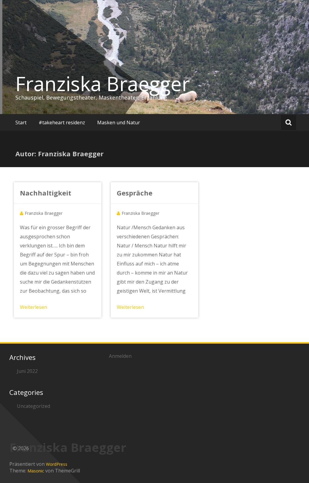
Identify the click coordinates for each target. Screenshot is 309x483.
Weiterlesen (33, 307)
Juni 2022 (27, 371)
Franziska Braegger (102, 83)
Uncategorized (33, 406)
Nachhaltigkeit (45, 192)
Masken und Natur (118, 122)
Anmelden (120, 356)
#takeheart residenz (62, 122)
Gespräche (134, 192)
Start (21, 122)
